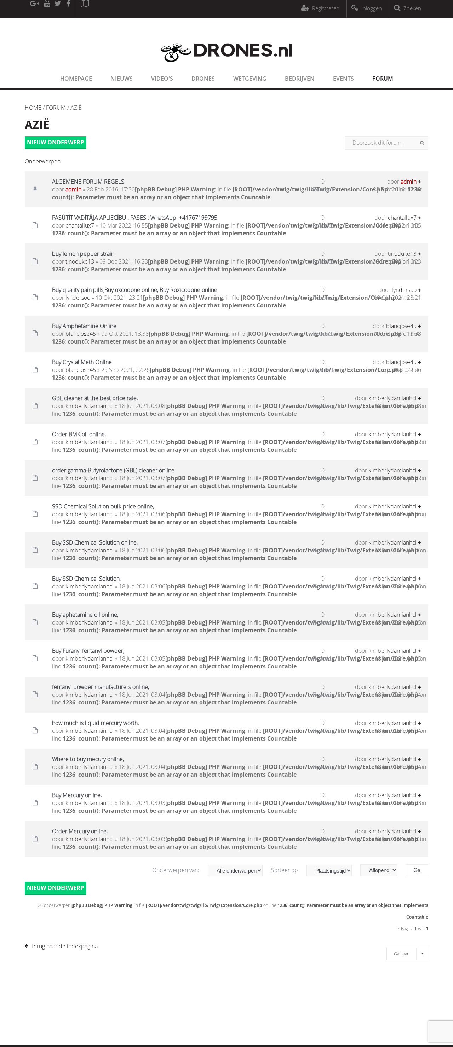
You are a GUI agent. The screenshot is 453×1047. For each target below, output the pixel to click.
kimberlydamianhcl (89, 406)
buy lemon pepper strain (83, 254)
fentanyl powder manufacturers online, (100, 687)
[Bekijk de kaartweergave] (84, 9)
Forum (382, 78)
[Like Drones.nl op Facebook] (68, 9)
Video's (162, 78)
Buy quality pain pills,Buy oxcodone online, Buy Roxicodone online (134, 290)
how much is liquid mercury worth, (95, 723)
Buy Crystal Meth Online (82, 362)
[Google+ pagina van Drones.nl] (34, 9)
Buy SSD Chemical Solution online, (95, 542)
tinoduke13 (79, 261)
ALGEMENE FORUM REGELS (88, 181)
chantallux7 (79, 225)
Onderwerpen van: (176, 870)
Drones (203, 78)
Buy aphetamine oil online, (85, 615)
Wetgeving (249, 78)
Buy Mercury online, (77, 795)
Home (33, 107)
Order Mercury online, (80, 831)
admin (73, 189)
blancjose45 (80, 334)
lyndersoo (77, 297)
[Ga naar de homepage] (226, 66)
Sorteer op (285, 870)
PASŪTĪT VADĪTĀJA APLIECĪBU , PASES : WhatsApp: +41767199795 (134, 218)
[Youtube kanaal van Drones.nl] (46, 9)
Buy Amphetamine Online (84, 326)
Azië (37, 124)
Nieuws (121, 78)
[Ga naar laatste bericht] (419, 182)
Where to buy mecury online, (88, 759)
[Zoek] (422, 143)
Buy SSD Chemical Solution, (86, 578)
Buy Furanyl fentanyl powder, (88, 651)
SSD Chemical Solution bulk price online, (103, 506)
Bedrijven (300, 78)
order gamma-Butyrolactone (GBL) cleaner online (113, 470)
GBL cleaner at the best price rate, (95, 398)
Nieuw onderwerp (55, 142)
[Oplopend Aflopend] (382, 870)
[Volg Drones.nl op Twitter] (58, 9)
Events (343, 78)
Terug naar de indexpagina (64, 946)
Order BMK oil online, (79, 434)
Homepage (76, 78)
